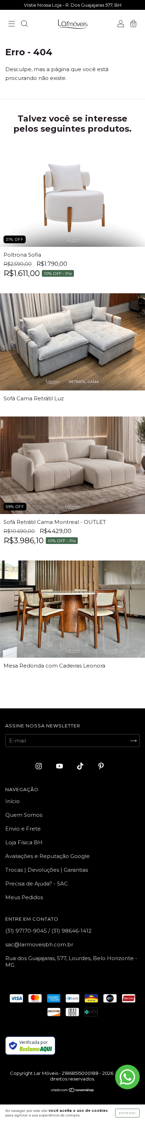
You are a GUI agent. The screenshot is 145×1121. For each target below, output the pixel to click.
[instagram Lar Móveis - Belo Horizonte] (39, 766)
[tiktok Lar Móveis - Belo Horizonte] (81, 766)
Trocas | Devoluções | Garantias (46, 869)
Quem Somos (23, 815)
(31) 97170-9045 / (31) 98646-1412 (48, 930)
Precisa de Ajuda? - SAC (36, 883)
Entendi (127, 1113)
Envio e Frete (23, 828)
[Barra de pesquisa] (24, 24)
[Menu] (11, 24)
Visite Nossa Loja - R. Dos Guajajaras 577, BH (72, 5)
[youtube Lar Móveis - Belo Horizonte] (60, 766)
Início (12, 801)
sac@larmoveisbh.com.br (39, 944)
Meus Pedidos (24, 897)
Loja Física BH (24, 842)
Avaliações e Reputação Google (47, 856)
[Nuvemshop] (73, 1090)
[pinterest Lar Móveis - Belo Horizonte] (101, 766)
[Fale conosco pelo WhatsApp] (127, 1077)
